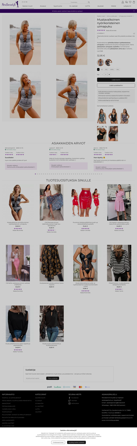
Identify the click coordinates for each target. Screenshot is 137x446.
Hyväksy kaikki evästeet (76, 442)
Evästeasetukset (58, 442)
